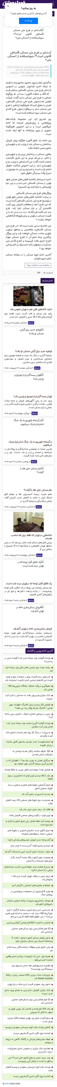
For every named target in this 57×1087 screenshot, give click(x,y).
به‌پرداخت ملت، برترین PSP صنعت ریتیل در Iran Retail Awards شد (29, 976)
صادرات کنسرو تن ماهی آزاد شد (36, 794)
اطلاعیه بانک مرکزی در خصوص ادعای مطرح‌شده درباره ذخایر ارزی (30, 1050)
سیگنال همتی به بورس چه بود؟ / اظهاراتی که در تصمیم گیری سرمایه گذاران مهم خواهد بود (29, 762)
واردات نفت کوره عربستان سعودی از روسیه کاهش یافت (29, 1068)
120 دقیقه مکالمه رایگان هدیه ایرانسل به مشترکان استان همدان (33, 753)
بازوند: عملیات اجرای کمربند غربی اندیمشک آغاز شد (27, 852)
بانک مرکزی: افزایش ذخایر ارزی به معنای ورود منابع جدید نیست (29, 992)
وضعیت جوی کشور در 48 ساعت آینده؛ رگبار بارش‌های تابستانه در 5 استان (32, 859)
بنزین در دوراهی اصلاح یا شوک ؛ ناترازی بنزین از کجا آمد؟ (29, 715)
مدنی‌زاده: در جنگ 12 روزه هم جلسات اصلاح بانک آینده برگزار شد (29, 734)
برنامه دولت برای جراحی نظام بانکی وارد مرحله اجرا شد (29, 669)
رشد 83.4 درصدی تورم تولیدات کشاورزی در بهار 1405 (30, 777)
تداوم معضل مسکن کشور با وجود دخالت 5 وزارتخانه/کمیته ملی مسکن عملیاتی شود (32, 939)
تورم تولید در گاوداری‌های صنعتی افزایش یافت (29, 815)
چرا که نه (28, 20)
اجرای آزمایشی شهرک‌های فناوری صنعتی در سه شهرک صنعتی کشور (30, 786)
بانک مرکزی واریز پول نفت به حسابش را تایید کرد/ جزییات (29, 697)
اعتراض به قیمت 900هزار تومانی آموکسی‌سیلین (28, 923)
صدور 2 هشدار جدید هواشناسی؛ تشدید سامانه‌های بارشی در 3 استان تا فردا (28, 868)
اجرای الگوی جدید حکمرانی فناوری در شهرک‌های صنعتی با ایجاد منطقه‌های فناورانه (30, 832)
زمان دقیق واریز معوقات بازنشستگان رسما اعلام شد (30, 948)
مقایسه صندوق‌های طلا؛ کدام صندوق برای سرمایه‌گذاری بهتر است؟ (32, 967)
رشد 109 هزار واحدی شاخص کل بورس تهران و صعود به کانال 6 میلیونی (31, 1010)
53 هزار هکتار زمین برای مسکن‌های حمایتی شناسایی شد (32, 930)
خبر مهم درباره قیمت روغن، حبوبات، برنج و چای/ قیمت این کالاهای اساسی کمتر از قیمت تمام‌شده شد (29, 678)
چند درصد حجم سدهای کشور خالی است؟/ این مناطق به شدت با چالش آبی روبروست (30, 1059)
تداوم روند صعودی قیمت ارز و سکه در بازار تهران (28, 984)
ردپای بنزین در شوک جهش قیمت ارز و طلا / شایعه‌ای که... (32, 877)
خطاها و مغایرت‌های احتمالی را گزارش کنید (31, 885)
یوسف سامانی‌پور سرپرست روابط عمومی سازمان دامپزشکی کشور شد (30, 902)
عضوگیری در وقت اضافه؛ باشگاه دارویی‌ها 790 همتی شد (30, 687)
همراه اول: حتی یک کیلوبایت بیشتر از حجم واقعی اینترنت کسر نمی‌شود (29, 958)
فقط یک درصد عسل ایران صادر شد (34, 809)
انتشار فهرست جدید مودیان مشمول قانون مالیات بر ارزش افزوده (29, 743)
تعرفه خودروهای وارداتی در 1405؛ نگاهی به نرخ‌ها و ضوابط (29, 1041)
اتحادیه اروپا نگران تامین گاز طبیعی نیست (31, 1033)
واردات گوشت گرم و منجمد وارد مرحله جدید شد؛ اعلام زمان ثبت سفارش (29, 725)
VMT (7, 1083)
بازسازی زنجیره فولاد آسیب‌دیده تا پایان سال (30, 846)
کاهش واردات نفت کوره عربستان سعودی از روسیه (27, 1027)
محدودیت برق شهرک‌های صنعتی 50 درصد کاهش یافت (29, 802)
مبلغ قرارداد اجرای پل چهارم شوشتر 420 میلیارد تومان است (30, 1019)
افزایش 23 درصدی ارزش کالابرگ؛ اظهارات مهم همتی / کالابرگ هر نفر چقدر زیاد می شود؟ (31, 706)
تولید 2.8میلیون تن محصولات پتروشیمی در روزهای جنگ (32, 893)
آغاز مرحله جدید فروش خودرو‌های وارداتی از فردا (29, 840)
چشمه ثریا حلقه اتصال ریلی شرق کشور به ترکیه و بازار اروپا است (29, 823)
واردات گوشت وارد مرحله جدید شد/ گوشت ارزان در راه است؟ (28, 659)
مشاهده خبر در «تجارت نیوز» (38, 265)
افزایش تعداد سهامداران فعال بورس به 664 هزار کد (27, 770)
